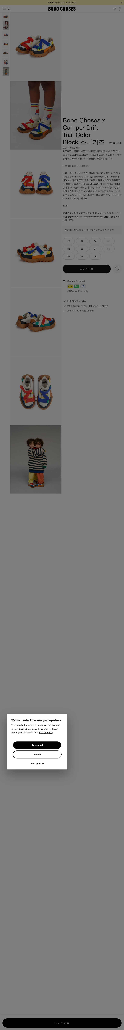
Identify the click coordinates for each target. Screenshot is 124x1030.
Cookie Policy (46, 732)
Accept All (37, 745)
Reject (37, 754)
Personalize (37, 763)
